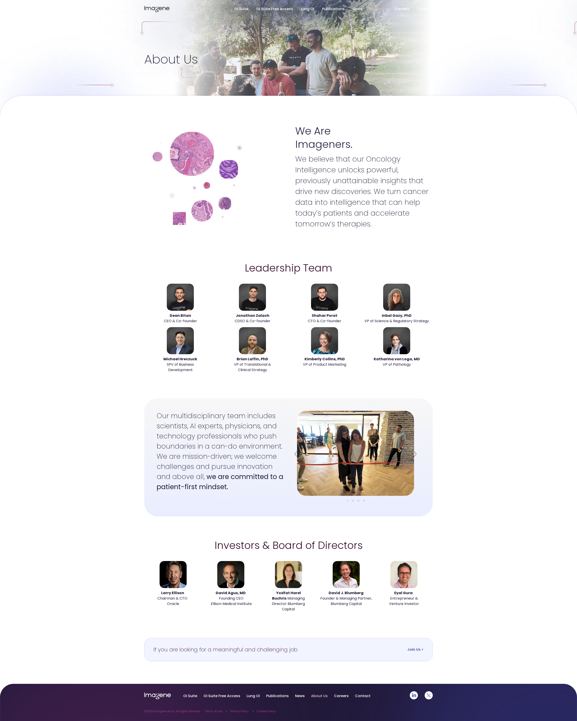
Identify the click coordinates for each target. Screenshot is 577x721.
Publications (333, 8)
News (357, 8)
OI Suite (241, 8)
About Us (378, 8)
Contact (425, 8)
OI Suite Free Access (274, 8)
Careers (402, 8)
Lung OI (307, 8)
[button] (296, 454)
